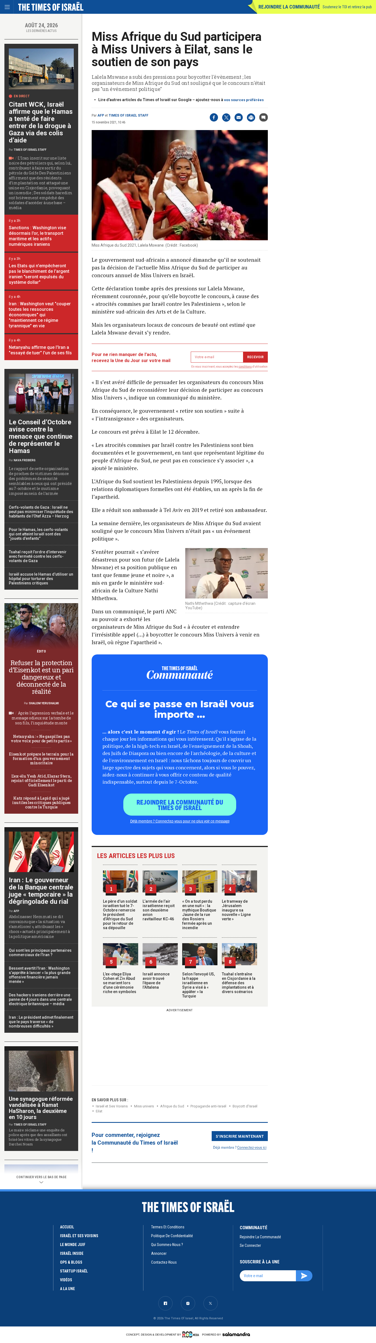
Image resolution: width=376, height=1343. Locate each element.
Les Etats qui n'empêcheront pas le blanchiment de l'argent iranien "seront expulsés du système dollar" (39, 274)
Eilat (99, 1111)
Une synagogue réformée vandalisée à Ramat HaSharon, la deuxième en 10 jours (41, 1108)
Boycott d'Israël (245, 1106)
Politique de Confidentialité (172, 1236)
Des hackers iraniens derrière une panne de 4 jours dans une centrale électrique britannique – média (40, 999)
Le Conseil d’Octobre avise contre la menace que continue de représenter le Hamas (40, 436)
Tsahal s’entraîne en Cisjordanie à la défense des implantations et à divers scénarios (238, 983)
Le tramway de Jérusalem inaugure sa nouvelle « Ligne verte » (236, 910)
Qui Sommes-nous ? (167, 1244)
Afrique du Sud (172, 1106)
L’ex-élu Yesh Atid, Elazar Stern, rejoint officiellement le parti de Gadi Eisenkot (41, 780)
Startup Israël (74, 1271)
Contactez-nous (164, 1262)
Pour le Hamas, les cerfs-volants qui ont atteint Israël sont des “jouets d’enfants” (38, 534)
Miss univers (144, 1106)
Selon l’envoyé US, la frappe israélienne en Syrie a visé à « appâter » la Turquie (198, 985)
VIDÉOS (66, 1280)
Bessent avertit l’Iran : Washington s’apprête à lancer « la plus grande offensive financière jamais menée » (39, 975)
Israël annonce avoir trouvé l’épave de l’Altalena (156, 980)
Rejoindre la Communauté (289, 7)
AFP (100, 115)
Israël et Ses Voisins (112, 1106)
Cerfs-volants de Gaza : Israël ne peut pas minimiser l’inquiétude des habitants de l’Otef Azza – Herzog (41, 511)
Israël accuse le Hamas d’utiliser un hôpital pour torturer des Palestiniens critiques (41, 578)
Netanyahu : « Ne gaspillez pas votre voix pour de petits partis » (41, 738)
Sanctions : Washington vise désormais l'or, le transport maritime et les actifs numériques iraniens (37, 236)
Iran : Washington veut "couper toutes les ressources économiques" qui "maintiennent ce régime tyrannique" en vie (40, 314)
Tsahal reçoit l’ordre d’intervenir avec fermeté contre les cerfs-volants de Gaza (38, 556)
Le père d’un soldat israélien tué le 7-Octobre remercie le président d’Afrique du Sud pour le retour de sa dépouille (120, 914)
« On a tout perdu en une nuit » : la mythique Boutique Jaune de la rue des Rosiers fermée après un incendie (199, 914)
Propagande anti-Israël (208, 1106)
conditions (245, 366)
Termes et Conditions (167, 1227)
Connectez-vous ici (251, 1147)
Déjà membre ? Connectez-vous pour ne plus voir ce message (180, 820)
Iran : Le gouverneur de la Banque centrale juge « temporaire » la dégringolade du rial (41, 890)
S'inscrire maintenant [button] (240, 1136)
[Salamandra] (236, 1334)
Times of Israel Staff (128, 115)
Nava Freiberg (25, 460)
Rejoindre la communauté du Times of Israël (180, 804)
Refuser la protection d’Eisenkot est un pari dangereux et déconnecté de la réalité (41, 677)
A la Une (67, 1289)
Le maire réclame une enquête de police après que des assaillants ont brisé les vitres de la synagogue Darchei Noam (38, 1137)
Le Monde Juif (72, 1244)
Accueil (67, 1227)
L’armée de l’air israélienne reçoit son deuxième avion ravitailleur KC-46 (159, 910)
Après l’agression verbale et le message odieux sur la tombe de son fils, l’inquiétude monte (43, 718)
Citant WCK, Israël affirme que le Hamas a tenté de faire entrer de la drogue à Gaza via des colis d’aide (41, 122)
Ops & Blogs (71, 1262)
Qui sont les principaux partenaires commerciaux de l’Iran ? (40, 952)
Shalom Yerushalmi (44, 703)
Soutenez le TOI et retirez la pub (347, 7)
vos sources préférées (244, 100)
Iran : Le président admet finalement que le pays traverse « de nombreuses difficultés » (41, 1021)
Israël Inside (71, 1253)
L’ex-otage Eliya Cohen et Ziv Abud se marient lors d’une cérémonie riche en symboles (119, 983)
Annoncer (159, 1253)
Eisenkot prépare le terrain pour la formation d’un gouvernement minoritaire (41, 758)
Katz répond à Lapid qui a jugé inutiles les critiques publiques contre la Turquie (41, 802)
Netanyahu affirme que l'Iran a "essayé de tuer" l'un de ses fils (40, 350)
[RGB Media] (191, 1334)
